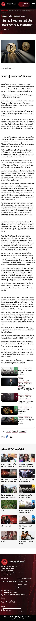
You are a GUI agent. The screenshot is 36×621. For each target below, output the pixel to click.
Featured (21, 368)
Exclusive (21, 394)
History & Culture (23, 581)
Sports (20, 587)
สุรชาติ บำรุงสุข (28, 368)
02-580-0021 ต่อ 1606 (10, 592)
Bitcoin (8, 431)
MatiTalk (21, 383)
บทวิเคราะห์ (21, 399)
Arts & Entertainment (24, 578)
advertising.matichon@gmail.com (14, 594)
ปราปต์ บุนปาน (29, 399)
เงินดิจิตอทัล (22, 431)
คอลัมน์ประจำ (7, 16)
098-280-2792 (8, 590)
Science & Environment (8, 581)
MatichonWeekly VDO (24, 381)
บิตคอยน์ (15, 431)
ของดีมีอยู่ (21, 396)
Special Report (19, 16)
